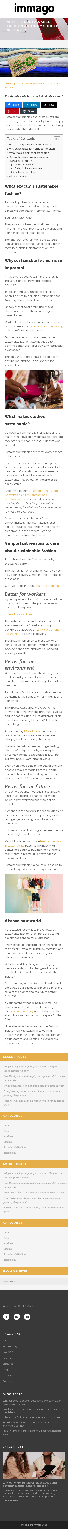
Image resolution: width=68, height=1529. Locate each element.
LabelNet (8, 1363)
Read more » (11, 1500)
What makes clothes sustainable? (29, 152)
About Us (8, 1340)
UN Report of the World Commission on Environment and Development (31, 495)
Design (7, 1125)
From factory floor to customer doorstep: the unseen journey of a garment (31, 1424)
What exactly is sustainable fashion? (30, 144)
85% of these (32, 731)
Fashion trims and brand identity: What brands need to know (32, 1432)
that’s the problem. (47, 585)
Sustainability (10, 1346)
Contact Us (8, 1375)
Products (8, 1136)
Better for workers (24, 164)
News (6, 1131)
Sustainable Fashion (34, 83)
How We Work (10, 1352)
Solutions (8, 1358)
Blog (5, 1369)
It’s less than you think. (19, 614)
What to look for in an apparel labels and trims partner (34, 1085)
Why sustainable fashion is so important (32, 148)
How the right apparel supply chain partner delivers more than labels (34, 1411)
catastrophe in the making (46, 326)
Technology (10, 1152)
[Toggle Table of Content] (55, 139)
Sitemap (7, 1381)
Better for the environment (28, 168)
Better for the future (25, 172)
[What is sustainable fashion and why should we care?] (34, 62)
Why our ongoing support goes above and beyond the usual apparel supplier (32, 1402)
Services (8, 1141)
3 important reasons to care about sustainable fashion (29, 159)
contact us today (22, 1011)
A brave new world (20, 176)
